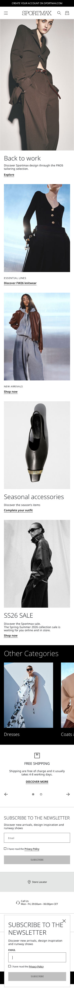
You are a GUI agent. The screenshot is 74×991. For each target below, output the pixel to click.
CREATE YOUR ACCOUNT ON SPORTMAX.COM (37, 3)
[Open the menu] (6, 13)
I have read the (23, 849)
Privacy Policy (31, 849)
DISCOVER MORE (37, 781)
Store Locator (39, 882)
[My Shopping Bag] (67, 13)
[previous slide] (6, 794)
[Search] (59, 13)
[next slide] (68, 794)
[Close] (64, 921)
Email (12, 950)
